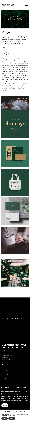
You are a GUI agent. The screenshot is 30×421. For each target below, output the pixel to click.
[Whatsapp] (7, 364)
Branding (4, 52)
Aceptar (4, 418)
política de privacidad (19, 387)
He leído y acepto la (14, 387)
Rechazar (12, 418)
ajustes (13, 415)
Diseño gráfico (6, 54)
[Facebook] (2, 364)
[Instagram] (5, 364)
